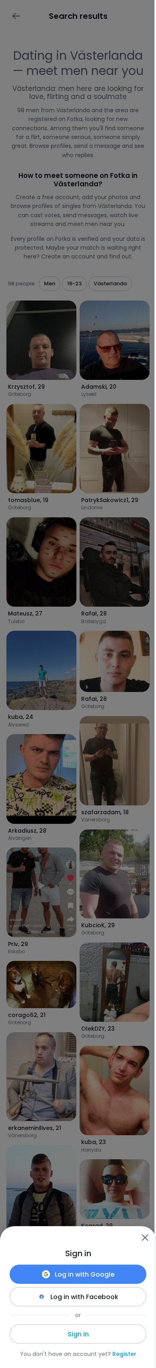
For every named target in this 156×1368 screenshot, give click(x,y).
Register (124, 1354)
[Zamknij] (145, 1237)
